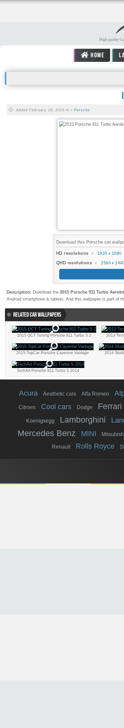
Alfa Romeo (95, 394)
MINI (88, 433)
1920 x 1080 (109, 253)
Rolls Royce (95, 446)
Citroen (27, 407)
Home (96, 55)
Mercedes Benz (47, 433)
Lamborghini (83, 419)
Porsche (82, 110)
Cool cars (56, 407)
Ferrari (110, 406)
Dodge (85, 407)
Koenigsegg (40, 421)
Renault (61, 447)
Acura (28, 393)
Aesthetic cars (59, 394)
